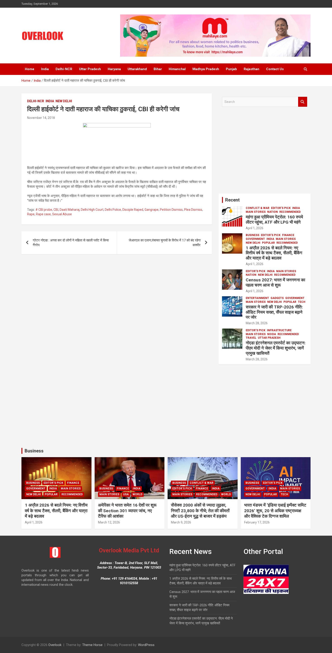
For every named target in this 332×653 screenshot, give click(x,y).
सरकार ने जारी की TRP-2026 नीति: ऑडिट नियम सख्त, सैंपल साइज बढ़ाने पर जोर (274, 312)
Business (252, 235)
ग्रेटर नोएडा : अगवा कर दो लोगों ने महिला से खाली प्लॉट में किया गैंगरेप (71, 242)
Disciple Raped (132, 209)
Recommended (290, 211)
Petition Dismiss (171, 209)
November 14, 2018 (41, 118)
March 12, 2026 (109, 522)
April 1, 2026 (254, 228)
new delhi (64, 101)
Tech (301, 301)
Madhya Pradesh (205, 69)
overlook (64, 118)
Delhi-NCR (64, 69)
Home (29, 69)
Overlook (54, 645)
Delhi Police (113, 209)
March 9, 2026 (181, 522)
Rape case (43, 214)
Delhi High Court (92, 209)
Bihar (158, 69)
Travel (251, 337)
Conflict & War (257, 208)
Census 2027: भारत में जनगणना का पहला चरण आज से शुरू (275, 282)
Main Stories (256, 211)
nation (272, 211)
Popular (268, 242)
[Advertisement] (264, 151)
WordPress (146, 645)
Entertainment (257, 298)
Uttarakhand (137, 69)
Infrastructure (279, 330)
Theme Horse (92, 645)
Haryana (114, 69)
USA (126, 494)
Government (255, 239)
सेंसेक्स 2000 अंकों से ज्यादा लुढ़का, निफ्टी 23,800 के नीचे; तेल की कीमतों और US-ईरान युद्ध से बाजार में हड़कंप (200, 510)
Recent (232, 200)
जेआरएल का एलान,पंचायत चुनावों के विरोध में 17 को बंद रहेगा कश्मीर (165, 242)
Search (302, 102)
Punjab (231, 69)
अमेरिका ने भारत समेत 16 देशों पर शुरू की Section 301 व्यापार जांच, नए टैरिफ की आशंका (127, 510)
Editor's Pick (281, 208)
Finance (288, 235)
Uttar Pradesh (90, 69)
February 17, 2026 (257, 522)
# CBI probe (43, 209)
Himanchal (177, 69)
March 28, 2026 (257, 323)
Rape (31, 214)
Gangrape (152, 209)
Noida (271, 334)
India (45, 69)
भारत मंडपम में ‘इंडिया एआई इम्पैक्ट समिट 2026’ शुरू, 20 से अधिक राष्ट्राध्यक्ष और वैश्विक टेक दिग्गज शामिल (275, 510)
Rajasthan (251, 69)
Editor (270, 228)
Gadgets (277, 298)
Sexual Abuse (62, 214)
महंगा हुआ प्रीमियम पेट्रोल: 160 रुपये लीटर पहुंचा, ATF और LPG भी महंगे (274, 219)
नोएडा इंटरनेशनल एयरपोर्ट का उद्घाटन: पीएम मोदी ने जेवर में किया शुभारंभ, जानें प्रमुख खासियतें (276, 348)
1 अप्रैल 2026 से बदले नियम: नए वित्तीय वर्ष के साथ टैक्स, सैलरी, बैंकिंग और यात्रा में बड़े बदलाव (274, 253)
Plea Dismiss (193, 209)
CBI (56, 209)
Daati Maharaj (69, 209)
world (137, 494)
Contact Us (275, 69)
